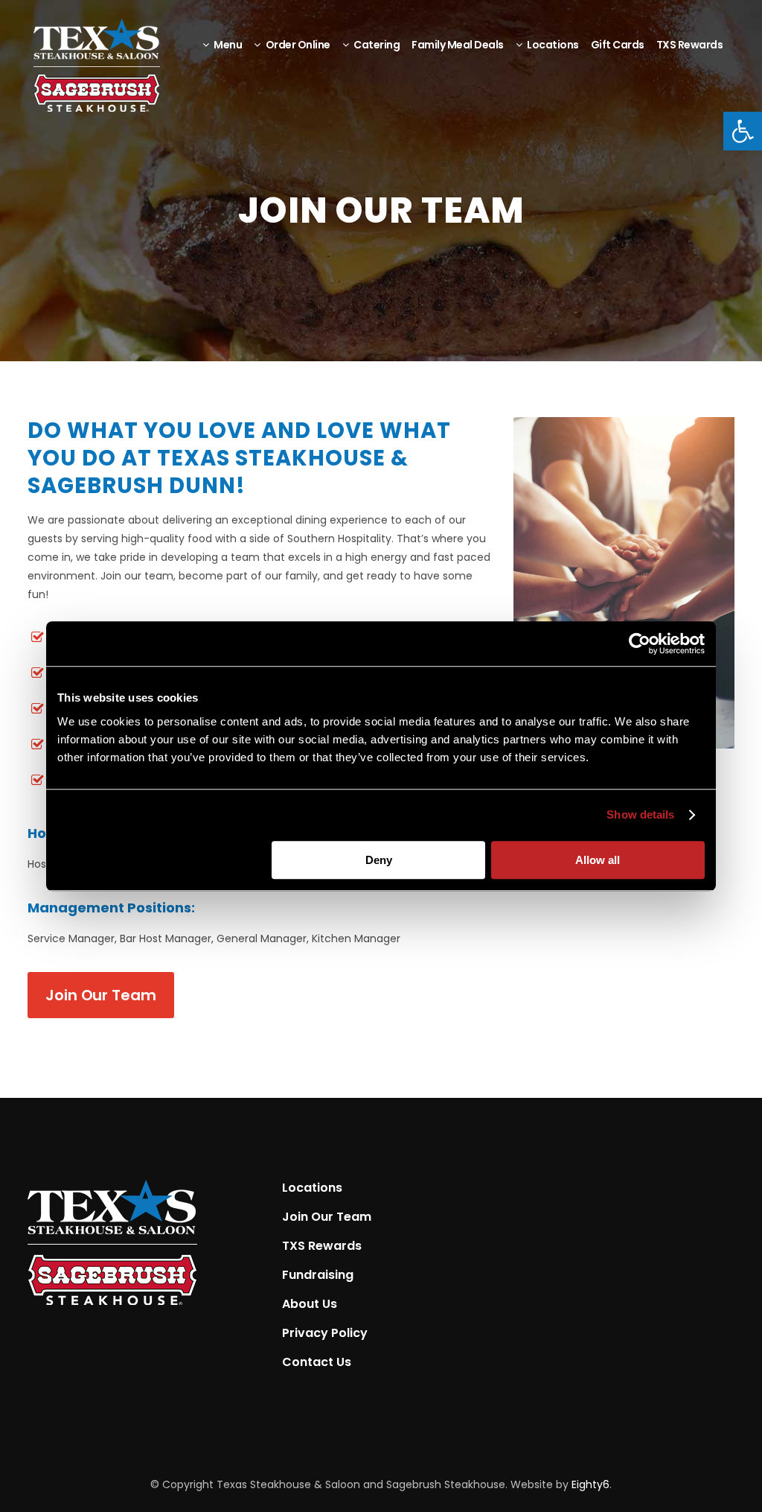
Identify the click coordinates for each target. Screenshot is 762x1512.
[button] (742, 131)
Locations (312, 1188)
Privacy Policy (325, 1333)
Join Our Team (100, 995)
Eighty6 (590, 1484)
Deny (378, 860)
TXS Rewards (322, 1246)
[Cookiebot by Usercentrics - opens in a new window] (639, 643)
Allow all (597, 860)
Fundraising (317, 1275)
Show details (640, 814)
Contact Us (316, 1362)
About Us (309, 1304)
